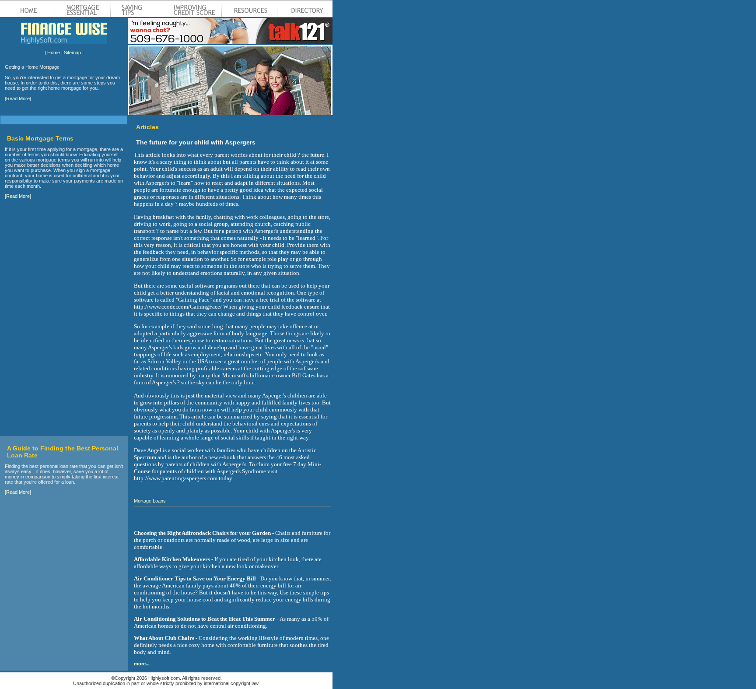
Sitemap (72, 52)
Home (53, 52)
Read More (18, 98)
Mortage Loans (150, 500)
